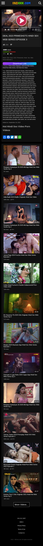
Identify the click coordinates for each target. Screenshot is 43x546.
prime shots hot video (26, 106)
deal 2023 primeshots (28, 76)
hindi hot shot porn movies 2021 (26, 91)
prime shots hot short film (12, 106)
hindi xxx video (25, 102)
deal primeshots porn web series (27, 86)
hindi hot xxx (12, 95)
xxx (26, 119)
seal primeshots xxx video (10, 119)
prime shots (19, 104)
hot (31, 102)
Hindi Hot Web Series (28, 66)
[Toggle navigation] (3, 3)
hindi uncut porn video (12, 100)
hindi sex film (24, 97)
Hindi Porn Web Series (9, 67)
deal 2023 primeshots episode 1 (12, 78)
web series (21, 119)
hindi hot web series (8, 93)
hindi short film (23, 99)
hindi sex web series (12, 99)
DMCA (21, 522)
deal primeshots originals (10, 86)
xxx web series (31, 119)
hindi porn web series (13, 97)
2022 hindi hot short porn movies (15, 71)
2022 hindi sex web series (13, 72)
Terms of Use (21, 529)
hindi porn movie (21, 95)
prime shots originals (21, 108)
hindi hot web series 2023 (22, 93)
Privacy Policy (21, 525)
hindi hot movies (23, 89)
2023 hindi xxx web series (14, 76)
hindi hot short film (11, 91)
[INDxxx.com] (21, 3)
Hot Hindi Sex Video (22, 67)
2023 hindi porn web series (14, 74)
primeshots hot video (26, 114)
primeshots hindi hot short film (11, 114)
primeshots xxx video (30, 117)
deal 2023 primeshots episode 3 (18, 80)
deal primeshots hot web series (27, 84)
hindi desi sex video (12, 89)
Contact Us (21, 533)
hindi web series (10, 102)
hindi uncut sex (23, 100)
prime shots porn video (20, 110)
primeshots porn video (9, 115)
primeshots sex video (22, 115)
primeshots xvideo (18, 117)
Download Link (19, 63)
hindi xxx (17, 102)
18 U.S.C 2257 (21, 518)
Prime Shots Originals (15, 66)
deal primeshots (12, 84)
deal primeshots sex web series (12, 87)
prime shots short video (19, 112)
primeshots (29, 112)
